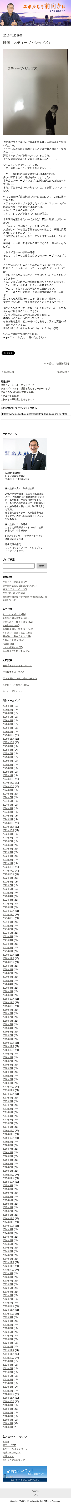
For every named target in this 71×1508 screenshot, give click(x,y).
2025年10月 (8, 742)
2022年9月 (8, 878)
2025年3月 (8, 768)
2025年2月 (8, 772)
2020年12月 (8, 954)
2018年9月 (8, 1053)
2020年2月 (8, 991)
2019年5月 (8, 1024)
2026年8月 (8, 706)
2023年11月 (8, 826)
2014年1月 (8, 1258)
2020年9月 (8, 966)
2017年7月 (8, 1105)
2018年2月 (8, 1079)
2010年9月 (8, 1405)
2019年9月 (8, 1009)
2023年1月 (8, 863)
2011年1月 (8, 1390)
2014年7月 (8, 1236)
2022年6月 (8, 889)
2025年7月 (8, 753)
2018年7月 (8, 1061)
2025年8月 (8, 750)
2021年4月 (8, 940)
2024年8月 (8, 793)
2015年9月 (8, 1185)
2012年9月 (8, 1317)
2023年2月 (8, 859)
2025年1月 (8, 775)
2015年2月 (8, 1211)
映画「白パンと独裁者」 (15, 593)
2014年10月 (8, 1225)
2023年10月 (8, 830)
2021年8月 (8, 925)
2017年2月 (8, 1123)
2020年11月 (8, 958)
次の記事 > (63, 371)
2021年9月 (8, 922)
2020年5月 (8, 980)
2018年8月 (8, 1057)
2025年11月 (8, 738)
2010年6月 (8, 1416)
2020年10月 (8, 962)
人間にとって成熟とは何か (16, 685)
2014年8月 (8, 1233)
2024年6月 (8, 801)
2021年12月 (8, 911)
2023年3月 (8, 856)
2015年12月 (8, 1174)
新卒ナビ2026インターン (15, 1449)
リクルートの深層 (10, 395)
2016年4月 (8, 1160)
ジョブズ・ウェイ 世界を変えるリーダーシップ (25, 388)
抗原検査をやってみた (14, 672)
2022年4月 (8, 896)
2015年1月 (8, 1215)
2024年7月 (8, 797)
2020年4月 (8, 984)
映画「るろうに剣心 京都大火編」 (18, 392)
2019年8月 (8, 1013)
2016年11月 (8, 1134)
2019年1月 (8, 1039)
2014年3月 (8, 1251)
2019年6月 (8, 1021)
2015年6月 (8, 1196)
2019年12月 (8, 999)
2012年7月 (8, 1324)
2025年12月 (8, 735)
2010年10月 (8, 1401)
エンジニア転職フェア (14, 1460)
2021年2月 (8, 947)
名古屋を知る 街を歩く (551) (18, 629)
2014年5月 (8, 1244)
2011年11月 (8, 1354)
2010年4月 (8, 1423)
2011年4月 (8, 1379)
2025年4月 (8, 764)
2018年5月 (8, 1068)
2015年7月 (8, 1192)
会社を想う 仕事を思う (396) (18, 622)
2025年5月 (8, 760)
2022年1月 (8, 907)
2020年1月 (8, 995)
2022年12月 (8, 867)
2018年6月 (8, 1064)
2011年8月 (8, 1365)
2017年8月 (8, 1101)
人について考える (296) (14, 614)
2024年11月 (8, 782)
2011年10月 (8, 1357)
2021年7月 (8, 929)
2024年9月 (8, 790)
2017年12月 (8, 1086)
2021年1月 (8, 951)
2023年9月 (8, 834)
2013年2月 (8, 1299)
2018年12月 (8, 1042)
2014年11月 (8, 1222)
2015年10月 (8, 1182)
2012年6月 (8, 1328)
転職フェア (8, 1456)
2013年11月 (8, 1266)
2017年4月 (8, 1116)
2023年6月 (8, 845)
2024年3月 (8, 812)
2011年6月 (8, 1372)
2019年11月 (8, 1002)
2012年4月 (8, 1335)
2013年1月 (8, 1302)
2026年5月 (8, 717)
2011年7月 (8, 1368)
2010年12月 (8, 1394)
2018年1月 (8, 1083)
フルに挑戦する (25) (13, 647)
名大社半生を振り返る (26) (16, 651)
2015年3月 (8, 1207)
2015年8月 (8, 1189)
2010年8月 (8, 1409)
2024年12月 (8, 779)
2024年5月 (8, 805)
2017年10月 (8, 1094)
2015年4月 (8, 1203)
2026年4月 (8, 720)
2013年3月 (8, 1295)
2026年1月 (8, 731)
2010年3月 (8, 1427)
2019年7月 (8, 1017)
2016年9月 (8, 1141)
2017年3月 (8, 1119)
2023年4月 (8, 852)
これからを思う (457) (13, 640)
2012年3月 (8, 1339)
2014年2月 (8, 1255)
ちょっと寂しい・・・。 (15, 691)
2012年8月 (8, 1321)
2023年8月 (8, 837)
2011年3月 (8, 1383)
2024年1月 (8, 819)
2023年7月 (8, 841)
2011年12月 (8, 1350)
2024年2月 (8, 815)
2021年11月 (8, 914)
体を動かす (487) (11, 625)
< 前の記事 (8, 371)
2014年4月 (8, 1247)
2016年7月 (8, 1149)
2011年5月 (8, 1376)
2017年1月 (8, 1127)
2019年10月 (8, 1006)
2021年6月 (8, 933)
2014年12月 (8, 1218)
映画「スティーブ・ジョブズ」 (27, 43)
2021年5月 (8, 936)
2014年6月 (8, 1240)
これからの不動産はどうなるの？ (17, 399)
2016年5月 (8, 1156)
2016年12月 (8, 1130)
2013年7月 (8, 1280)
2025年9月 (8, 746)
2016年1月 (8, 1170)
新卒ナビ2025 (9, 1445)
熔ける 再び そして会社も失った (20, 678)
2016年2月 (8, 1167)
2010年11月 (8, 1398)
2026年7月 (8, 709)
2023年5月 (8, 848)
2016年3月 (8, 1163)
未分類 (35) (8, 643)
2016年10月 (8, 1138)
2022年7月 (8, 885)
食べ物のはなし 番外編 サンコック (20, 585)
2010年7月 (8, 1412)
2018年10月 (8, 1050)
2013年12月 (8, 1262)
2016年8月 (8, 1145)
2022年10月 (8, 874)
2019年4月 (8, 1028)
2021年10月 (8, 918)
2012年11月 (8, 1310)
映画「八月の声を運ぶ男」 (16, 582)
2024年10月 (8, 786)
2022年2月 (8, 903)
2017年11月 (8, 1090)
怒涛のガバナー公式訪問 (15, 589)
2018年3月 (8, 1075)
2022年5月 (8, 892)
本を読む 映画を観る (56, 363)
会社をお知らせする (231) (15, 618)
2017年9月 (8, 1097)
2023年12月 (8, 823)
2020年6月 (8, 976)
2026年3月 (8, 724)
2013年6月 (8, 1284)
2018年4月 (8, 1072)
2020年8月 (8, 969)
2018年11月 (8, 1046)
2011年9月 (8, 1361)
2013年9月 (8, 1273)
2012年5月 (8, 1332)
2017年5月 (8, 1112)
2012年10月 (8, 1313)
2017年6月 (8, 1108)
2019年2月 (8, 1035)
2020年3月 (8, 987)
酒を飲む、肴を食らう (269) (17, 636)
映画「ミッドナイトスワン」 (17, 665)
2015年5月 (8, 1200)
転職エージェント (12, 1452)
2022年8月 (8, 881)
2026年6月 (8, 713)
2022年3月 (8, 900)
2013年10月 (8, 1269)
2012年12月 (8, 1306)
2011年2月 (8, 1386)
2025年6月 (8, 757)
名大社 (6, 1441)
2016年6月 (8, 1152)
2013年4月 (8, 1291)
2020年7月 (8, 973)
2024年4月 (8, 808)
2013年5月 (8, 1288)
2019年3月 (8, 1031)
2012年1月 (8, 1346)
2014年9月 (8, 1229)
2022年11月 (8, 870)
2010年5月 (8, 1419)
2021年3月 (8, 944)
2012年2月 (8, 1343)
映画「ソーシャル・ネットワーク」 (19, 385)
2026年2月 (8, 728)
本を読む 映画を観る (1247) (17, 632)
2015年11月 (8, 1178)
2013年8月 (8, 1277)
